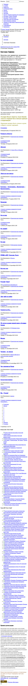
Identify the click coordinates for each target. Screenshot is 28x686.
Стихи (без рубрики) (17, 150)
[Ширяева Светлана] (9, 490)
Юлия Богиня (17, 533)
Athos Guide (15, 505)
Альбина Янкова (20, 559)
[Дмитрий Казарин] (9, 438)
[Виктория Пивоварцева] (11, 569)
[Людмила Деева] (9, 529)
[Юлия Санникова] (9, 597)
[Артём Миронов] (9, 547)
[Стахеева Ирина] (9, 499)
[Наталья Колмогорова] (10, 493)
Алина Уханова (18, 551)
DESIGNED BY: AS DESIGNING (9, 678)
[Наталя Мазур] (8, 476)
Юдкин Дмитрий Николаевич (15, 605)
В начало (6, 404)
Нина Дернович (19, 595)
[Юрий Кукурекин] (9, 607)
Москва (3, 338)
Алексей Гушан (19, 450)
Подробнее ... (4, 142)
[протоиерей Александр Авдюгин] (14, 511)
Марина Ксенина (20, 479)
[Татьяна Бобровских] (10, 601)
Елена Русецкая (19, 609)
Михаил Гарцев (18, 488)
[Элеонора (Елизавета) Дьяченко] (13, 535)
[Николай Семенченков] (11, 548)
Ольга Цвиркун (19, 542)
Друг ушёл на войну (6, 296)
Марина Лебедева (21, 584)
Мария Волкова (18, 487)
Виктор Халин (17, 467)
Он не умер (4, 215)
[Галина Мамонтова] (9, 560)
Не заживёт (4, 229)
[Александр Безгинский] (11, 461)
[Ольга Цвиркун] (8, 542)
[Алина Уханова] (8, 551)
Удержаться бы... (6, 310)
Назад (5, 406)
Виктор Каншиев (20, 455)
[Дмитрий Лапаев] (9, 572)
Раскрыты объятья (6, 134)
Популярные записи (9, 20)
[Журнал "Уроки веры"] (10, 440)
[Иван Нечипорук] (9, 556)
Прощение (4, 202)
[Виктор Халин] (8, 467)
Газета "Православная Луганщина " (14, 14)
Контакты (6, 27)
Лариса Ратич (17, 469)
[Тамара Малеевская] (10, 598)
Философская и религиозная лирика (10, 355)
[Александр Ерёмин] (9, 452)
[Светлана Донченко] (10, 621)
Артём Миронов (19, 547)
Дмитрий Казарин (21, 438)
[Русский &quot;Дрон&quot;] (9, 284)
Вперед (5, 422)
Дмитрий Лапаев (20, 572)
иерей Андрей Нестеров (13, 517)
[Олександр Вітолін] (9, 484)
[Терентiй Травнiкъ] (9, 447)
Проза (5, 10)
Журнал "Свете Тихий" (10, 16)
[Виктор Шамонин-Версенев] (12, 444)
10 (4, 421)
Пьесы (13, 258)
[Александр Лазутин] (10, 530)
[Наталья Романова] (9, 527)
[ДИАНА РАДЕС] (8, 459)
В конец (5, 424)
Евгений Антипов (21, 503)
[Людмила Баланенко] (10, 577)
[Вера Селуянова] (8, 544)
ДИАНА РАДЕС (18, 459)
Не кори (3, 242)
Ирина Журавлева (21, 523)
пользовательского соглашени (14, 657)
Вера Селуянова (19, 544)
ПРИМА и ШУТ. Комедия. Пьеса (10, 255)
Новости (6, 7)
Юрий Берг (14, 615)
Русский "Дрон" (5, 282)
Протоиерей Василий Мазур (11, 521)
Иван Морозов (17, 545)
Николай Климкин (21, 456)
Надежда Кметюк (21, 586)
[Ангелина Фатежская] (10, 574)
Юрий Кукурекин (20, 607)
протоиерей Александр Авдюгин (13, 512)
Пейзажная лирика (16, 245)
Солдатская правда (6, 380)
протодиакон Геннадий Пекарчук (13, 526)
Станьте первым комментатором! (11, 167)
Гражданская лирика (17, 136)
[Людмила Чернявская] (10, 581)
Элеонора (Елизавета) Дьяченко (12, 536)
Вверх (2, 679)
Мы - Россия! (4, 393)
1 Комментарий (5, 154)
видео (12, 396)
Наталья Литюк (19, 613)
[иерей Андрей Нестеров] (11, 517)
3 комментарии (5, 180)
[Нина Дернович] (8, 595)
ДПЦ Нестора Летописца (10, 19)
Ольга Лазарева (19, 590)
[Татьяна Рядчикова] (10, 500)
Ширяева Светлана (21, 490)
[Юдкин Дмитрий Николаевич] (13, 604)
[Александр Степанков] (10, 481)
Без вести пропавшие (7, 160)
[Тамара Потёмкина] (9, 553)
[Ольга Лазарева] (8, 590)
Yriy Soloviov (17, 458)
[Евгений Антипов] (9, 503)
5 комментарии (5, 222)
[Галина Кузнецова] (9, 557)
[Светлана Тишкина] (9, 514)
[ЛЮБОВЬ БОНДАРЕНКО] (11, 587)
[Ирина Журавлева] (9, 523)
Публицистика (7, 8)
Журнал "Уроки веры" (10, 17)
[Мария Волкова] (8, 487)
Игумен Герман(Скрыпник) (14, 538)
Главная (5, 4)
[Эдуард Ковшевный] (10, 464)
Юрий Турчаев (18, 616)
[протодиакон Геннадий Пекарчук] (14, 524)
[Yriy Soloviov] (8, 458)
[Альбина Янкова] (9, 559)
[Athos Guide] (7, 505)
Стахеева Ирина (19, 499)
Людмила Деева (19, 529)
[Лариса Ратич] (8, 469)
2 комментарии (5, 141)
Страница (4, 128)
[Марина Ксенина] (9, 479)
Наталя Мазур (17, 476)
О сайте (5, 5)
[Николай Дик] (8, 478)
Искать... (3, 1)
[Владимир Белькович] (10, 470)
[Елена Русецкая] (8, 609)
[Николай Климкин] (9, 456)
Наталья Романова (21, 527)
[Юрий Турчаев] (8, 616)
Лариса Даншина (20, 541)
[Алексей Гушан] (8, 450)
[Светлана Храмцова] (10, 496)
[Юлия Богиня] (8, 533)
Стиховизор (7, 25)
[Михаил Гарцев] (8, 488)
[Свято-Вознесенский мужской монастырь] (15, 434)
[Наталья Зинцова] (9, 491)
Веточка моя (4, 268)
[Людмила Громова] (9, 580)
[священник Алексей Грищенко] (13, 610)
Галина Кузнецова (21, 557)
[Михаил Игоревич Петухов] (12, 473)
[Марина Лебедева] (9, 584)
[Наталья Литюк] (8, 613)
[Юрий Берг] (7, 615)
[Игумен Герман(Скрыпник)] (12, 538)
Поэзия (5, 11)
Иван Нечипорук (20, 556)
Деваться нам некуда (7, 173)
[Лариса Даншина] (9, 541)
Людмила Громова (21, 580)
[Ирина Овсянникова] (10, 592)
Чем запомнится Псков (7, 366)
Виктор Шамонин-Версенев (14, 445)
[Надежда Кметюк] (9, 586)
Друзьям (3, 147)
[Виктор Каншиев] (9, 455)
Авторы (5, 13)
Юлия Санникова (20, 597)
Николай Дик (17, 478)
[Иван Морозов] (8, 545)
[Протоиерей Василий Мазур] (12, 520)
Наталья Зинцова (20, 491)
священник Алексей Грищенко (12, 612)
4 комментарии (5, 387)
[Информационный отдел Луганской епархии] (15, 565)
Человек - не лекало (7, 352)
